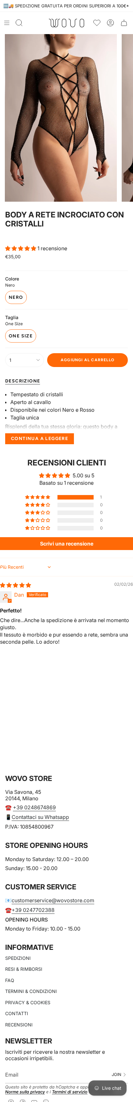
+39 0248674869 (34, 807)
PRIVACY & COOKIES (27, 1002)
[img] (15, 585)
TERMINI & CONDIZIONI (31, 991)
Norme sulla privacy (25, 1091)
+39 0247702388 (33, 910)
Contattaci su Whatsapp (40, 817)
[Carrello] (124, 23)
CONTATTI (16, 1013)
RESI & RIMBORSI (23, 969)
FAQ (9, 980)
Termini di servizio (69, 1091)
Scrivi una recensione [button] (66, 543)
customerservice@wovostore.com (53, 900)
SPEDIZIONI (18, 958)
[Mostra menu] (7, 23)
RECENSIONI (19, 1024)
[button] (21, 248)
